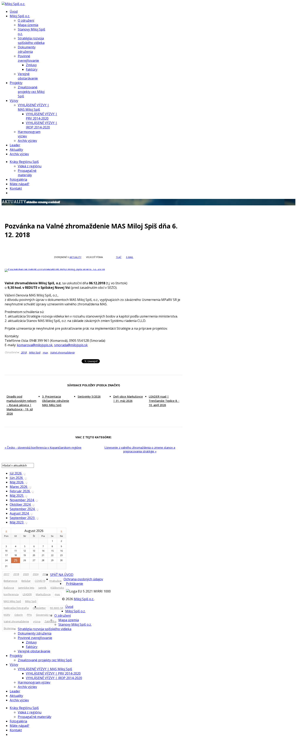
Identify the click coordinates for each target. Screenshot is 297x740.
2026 (45, 574)
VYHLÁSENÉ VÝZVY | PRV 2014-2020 (41, 116)
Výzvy (14, 100)
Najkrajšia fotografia (16, 608)
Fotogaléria (18, 179)
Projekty (16, 83)
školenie (9, 628)
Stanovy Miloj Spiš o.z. (75, 624)
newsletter (39, 608)
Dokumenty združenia (27, 49)
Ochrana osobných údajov (83, 579)
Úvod (14, 11)
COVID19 (40, 581)
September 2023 (24, 518)
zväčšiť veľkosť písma (106, 257)
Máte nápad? (19, 184)
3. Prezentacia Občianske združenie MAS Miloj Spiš (55, 401)
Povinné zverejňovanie (28, 58)
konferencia (11, 594)
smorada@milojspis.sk (71, 345)
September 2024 (24, 509)
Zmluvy (31, 65)
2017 (6, 574)
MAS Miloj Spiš (12, 601)
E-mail (129, 257)
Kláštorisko (57, 587)
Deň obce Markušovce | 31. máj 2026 (128, 399)
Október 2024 (22, 504)
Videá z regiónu (29, 166)
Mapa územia (28, 25)
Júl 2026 (18, 473)
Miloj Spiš (34, 352)
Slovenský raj (44, 615)
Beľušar (26, 581)
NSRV (7, 615)
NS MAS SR (56, 608)
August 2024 (21, 513)
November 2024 (24, 500)
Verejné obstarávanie (28, 76)
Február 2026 (22, 491)
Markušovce (43, 594)
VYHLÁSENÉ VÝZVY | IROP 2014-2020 (41, 125)
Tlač (118, 257)
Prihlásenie (74, 583)
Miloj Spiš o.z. (20, 16)
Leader (15, 145)
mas (45, 352)
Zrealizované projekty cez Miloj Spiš (31, 91)
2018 (23, 352)
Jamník (42, 587)
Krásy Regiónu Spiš (24, 161)
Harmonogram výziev (34, 682)
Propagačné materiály (27, 172)
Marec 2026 (20, 486)
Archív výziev (27, 140)
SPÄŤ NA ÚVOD (61, 574)
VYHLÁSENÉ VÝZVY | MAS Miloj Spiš (33, 107)
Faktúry (31, 69)
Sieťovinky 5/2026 (89, 396)
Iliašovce (9, 587)
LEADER (27, 594)
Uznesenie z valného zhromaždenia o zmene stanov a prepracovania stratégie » (139, 449)
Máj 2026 (18, 482)
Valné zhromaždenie (62, 352)
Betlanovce (10, 581)
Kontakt (16, 188)
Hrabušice (55, 581)
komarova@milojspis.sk (35, 345)
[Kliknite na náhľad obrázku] (93, 270)
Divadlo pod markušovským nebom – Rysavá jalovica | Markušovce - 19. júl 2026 (21, 405)
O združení (26, 20)
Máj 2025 (18, 495)
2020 (26, 574)
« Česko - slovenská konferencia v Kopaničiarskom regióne (43, 447)
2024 (35, 574)
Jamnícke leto (26, 587)
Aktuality (16, 149)
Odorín (18, 615)
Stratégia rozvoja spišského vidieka (31, 40)
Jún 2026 (18, 478)
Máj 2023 (18, 522)
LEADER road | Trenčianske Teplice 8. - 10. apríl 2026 (164, 401)
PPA (29, 615)
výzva (36, 621)
